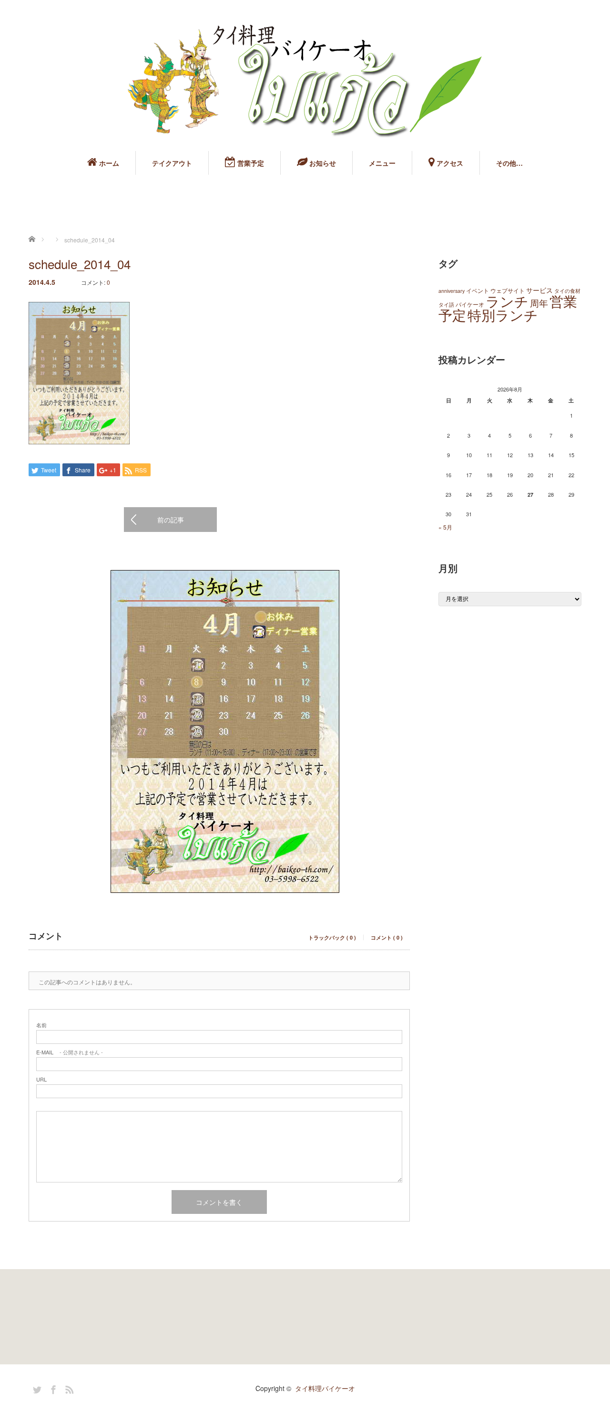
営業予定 (249, 163)
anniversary (451, 290)
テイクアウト (172, 163)
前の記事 (170, 519)
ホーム (108, 163)
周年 (539, 302)
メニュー (382, 163)
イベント (477, 290)
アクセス (449, 163)
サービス (539, 290)
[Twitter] (36, 1388)
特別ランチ (503, 314)
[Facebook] (52, 1388)
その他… (509, 163)
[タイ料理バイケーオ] (305, 81)
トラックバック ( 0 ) (332, 937)
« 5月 (445, 527)
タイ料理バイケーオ (325, 1388)
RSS (68, 1388)
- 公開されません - (69, 1052)
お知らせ (321, 163)
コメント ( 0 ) (387, 937)
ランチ (507, 300)
